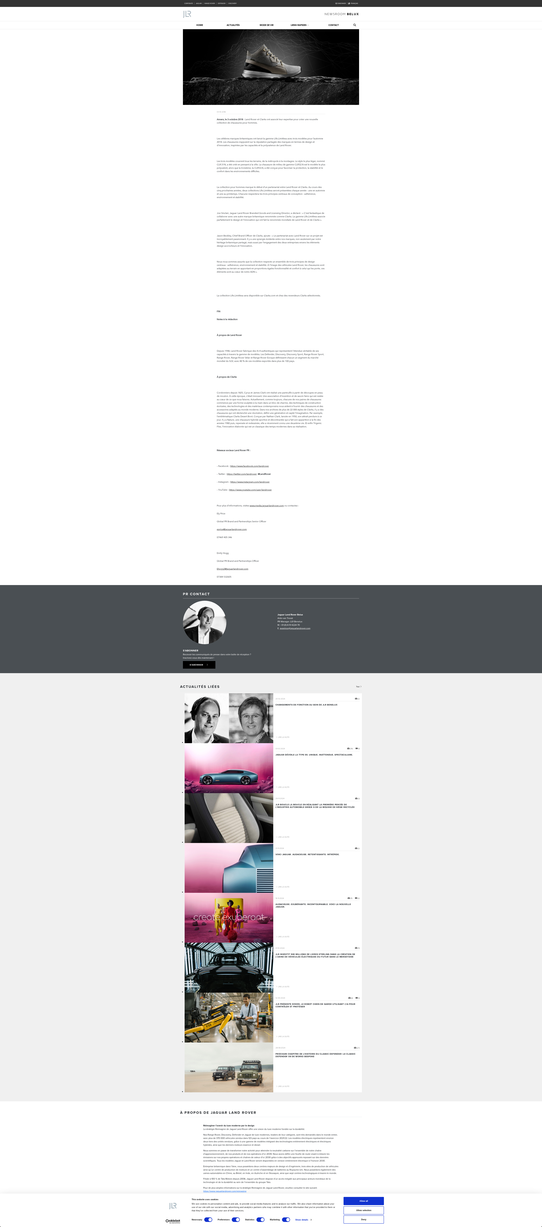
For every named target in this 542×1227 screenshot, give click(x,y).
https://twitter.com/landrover (242, 473)
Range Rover (210, 3)
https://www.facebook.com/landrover (249, 465)
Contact (333, 25)
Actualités (233, 25)
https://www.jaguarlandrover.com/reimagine (224, 1191)
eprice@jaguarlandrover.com (232, 529)
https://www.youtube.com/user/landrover (250, 489)
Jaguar (199, 3)
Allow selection (363, 1210)
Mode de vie (267, 25)
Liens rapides (299, 25)
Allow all (363, 1201)
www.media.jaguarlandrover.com (267, 505)
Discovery (232, 3)
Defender (222, 3)
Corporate (188, 3)
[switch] (236, 1219)
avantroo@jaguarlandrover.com (295, 628)
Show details (301, 1220)
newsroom (342, 14)
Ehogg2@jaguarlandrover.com (232, 568)
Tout (358, 686)
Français (354, 3)
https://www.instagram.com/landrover (250, 481)
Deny (363, 1219)
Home (199, 25)
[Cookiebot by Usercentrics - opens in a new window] (173, 1221)
